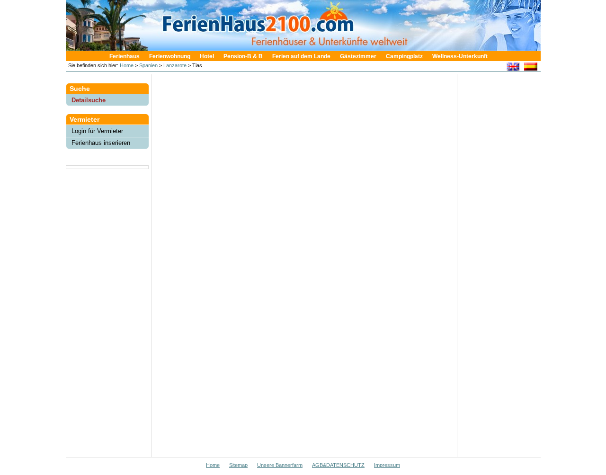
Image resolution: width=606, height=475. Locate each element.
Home (126, 65)
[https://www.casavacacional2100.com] (530, 68)
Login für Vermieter (97, 130)
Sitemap (238, 465)
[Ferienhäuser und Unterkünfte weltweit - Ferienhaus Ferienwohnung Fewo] (308, 48)
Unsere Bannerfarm (280, 465)
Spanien (148, 65)
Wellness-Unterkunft (460, 56)
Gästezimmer (358, 56)
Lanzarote (175, 65)
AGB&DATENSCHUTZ (338, 465)
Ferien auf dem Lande (301, 56)
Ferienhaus (124, 56)
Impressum (387, 465)
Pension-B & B (243, 56)
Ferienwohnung (169, 56)
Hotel (207, 56)
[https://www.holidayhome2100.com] (513, 68)
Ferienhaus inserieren (100, 142)
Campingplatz (404, 56)
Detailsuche (88, 100)
